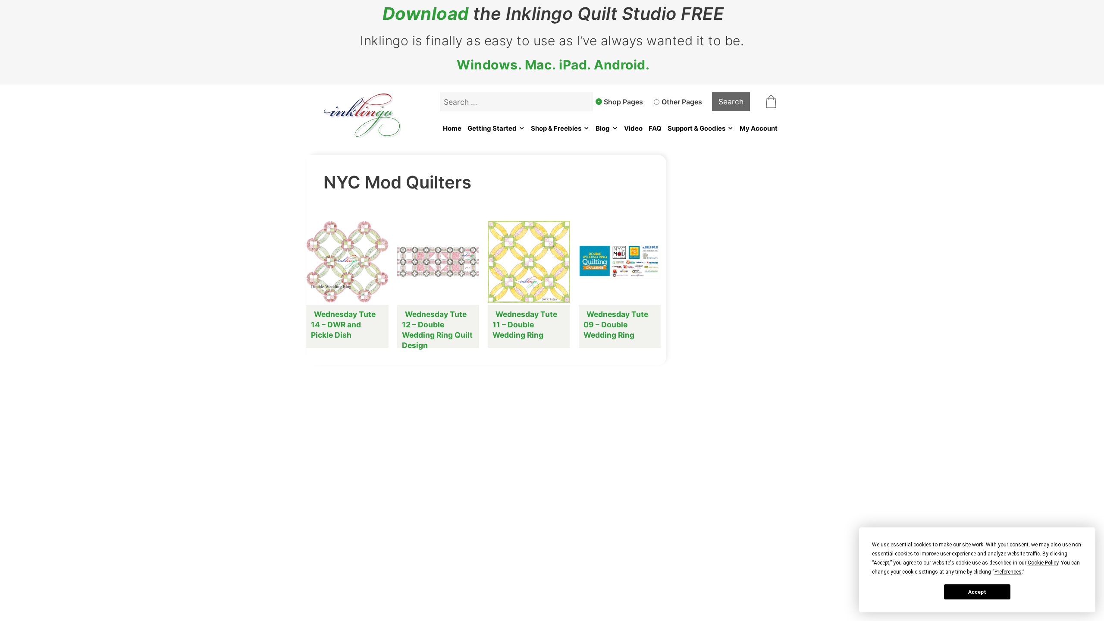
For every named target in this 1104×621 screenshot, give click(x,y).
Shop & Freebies (556, 128)
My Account (759, 128)
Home (452, 128)
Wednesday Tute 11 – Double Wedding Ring (524, 324)
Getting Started (492, 128)
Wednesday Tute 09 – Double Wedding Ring (615, 324)
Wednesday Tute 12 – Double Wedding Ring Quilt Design (437, 330)
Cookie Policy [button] (1043, 563)
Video (633, 128)
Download (426, 13)
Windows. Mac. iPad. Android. (553, 64)
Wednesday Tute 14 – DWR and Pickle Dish (343, 324)
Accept (977, 592)
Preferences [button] (1008, 572)
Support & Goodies (696, 128)
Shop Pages (623, 101)
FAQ (655, 128)
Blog (603, 128)
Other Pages (682, 101)
